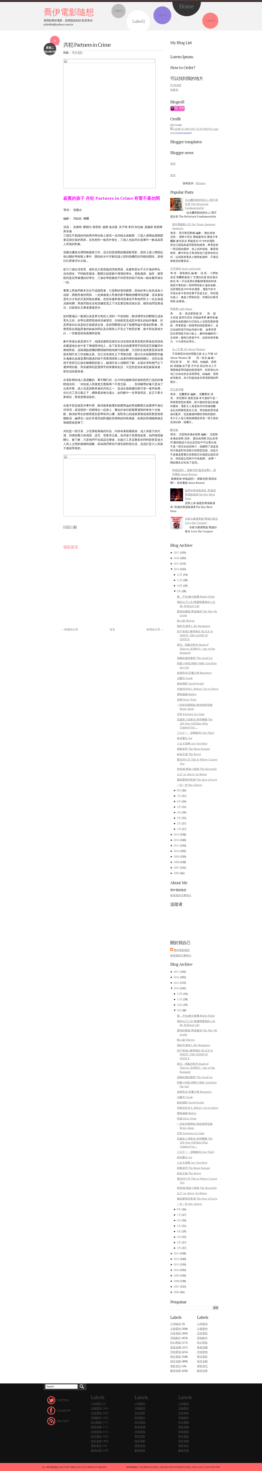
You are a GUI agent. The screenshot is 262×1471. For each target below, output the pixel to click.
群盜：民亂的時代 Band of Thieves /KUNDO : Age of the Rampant (196, 648)
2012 (176, 840)
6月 (179, 801)
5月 (179, 807)
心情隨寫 (175, 1324)
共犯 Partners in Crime (87, 44)
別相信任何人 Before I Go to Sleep (197, 689)
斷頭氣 (174, 430)
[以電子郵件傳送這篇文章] (65, 527)
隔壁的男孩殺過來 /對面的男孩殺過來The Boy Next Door (200, 494)
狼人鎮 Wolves (186, 620)
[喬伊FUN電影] (194, 129)
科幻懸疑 (175, 1342)
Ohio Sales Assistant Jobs (205, 1467)
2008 (176, 862)
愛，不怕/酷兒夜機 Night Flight (196, 596)
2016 (176, 558)
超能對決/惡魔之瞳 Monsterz (194, 673)
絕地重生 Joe (184, 738)
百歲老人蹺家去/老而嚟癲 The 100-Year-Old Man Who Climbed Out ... (195, 723)
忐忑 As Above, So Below (192, 774)
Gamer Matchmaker (96, 1467)
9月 (179, 591)
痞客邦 (174, 89)
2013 (176, 834)
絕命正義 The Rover (189, 754)
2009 (176, 856)
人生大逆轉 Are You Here (192, 743)
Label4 (210, 20)
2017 (176, 552)
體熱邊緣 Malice (186, 694)
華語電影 (77, 52)
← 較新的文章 (69, 629)
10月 (179, 585)
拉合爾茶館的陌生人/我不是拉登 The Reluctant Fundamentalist (201, 204)
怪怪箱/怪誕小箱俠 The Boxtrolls (197, 769)
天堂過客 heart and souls (185, 268)
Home (186, 6)
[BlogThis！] (68, 527)
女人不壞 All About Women (188, 349)
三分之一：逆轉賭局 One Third (195, 733)
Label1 (118, 11)
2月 (179, 823)
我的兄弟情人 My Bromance (193, 626)
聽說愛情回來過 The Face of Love (197, 779)
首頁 (112, 629)
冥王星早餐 (177, 389)
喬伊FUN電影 (176, 125)
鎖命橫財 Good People (190, 683)
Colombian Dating (148, 1467)
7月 (179, 796)
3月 (179, 818)
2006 (176, 873)
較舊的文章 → (155, 629)
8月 (179, 790)
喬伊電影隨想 (69, 12)
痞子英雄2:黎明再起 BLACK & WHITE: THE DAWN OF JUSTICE (195, 635)
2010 (176, 851)
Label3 (162, 15)
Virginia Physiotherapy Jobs (175, 1467)
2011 (176, 845)
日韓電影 (175, 1333)
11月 (179, 580)
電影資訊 (175, 1366)
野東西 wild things (181, 309)
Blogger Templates (70, 1467)
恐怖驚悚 (175, 1352)
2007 (176, 867)
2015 (176, 563)
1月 (179, 829)
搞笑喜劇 (175, 1361)
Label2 (138, 21)
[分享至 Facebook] (75, 527)
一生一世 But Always (189, 785)
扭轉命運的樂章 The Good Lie (195, 658)
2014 (176, 569)
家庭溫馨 (175, 1347)
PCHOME (175, 85)
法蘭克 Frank (185, 678)
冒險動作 (175, 1338)
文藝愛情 (175, 1328)
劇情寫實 (175, 1370)
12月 (179, 574)
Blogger (200, 183)
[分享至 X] (71, 527)
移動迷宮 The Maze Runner (193, 749)
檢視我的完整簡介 (181, 895)
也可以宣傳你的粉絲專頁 (181, 133)
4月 (179, 812)
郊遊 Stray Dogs (186, 699)
